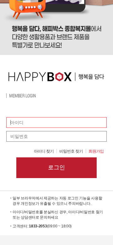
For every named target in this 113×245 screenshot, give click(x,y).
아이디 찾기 (44, 151)
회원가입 (96, 151)
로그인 (56, 167)
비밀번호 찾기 (71, 151)
